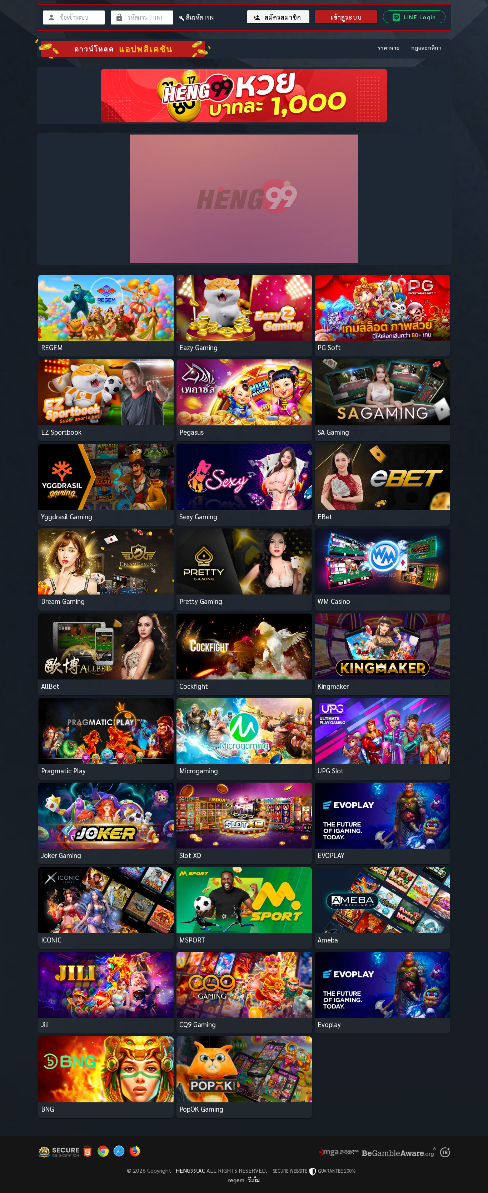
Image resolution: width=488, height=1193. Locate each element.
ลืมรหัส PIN (200, 17)
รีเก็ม (254, 1180)
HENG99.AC (190, 1170)
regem (236, 1180)
